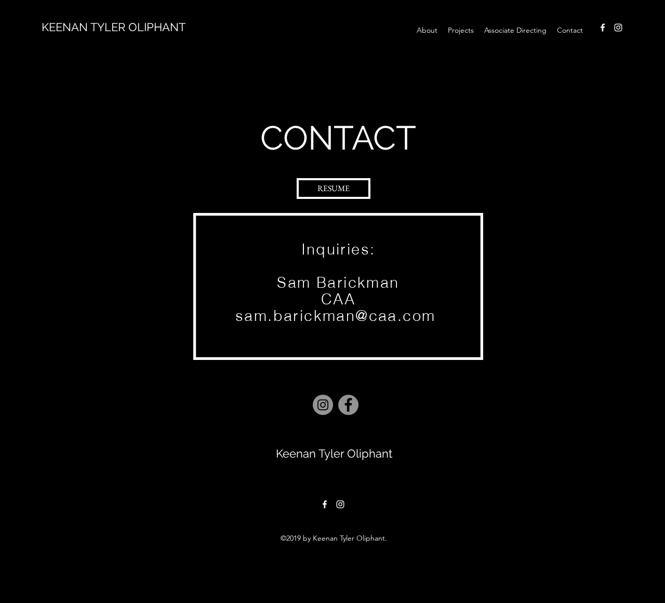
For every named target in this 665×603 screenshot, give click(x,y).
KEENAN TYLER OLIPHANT (113, 27)
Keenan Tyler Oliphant (334, 453)
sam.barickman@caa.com (335, 315)
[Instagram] (323, 405)
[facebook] (602, 27)
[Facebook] (348, 405)
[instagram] (618, 27)
